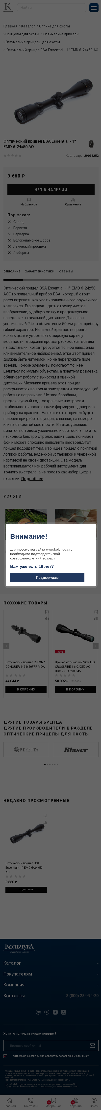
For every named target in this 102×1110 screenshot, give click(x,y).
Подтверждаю (47, 577)
